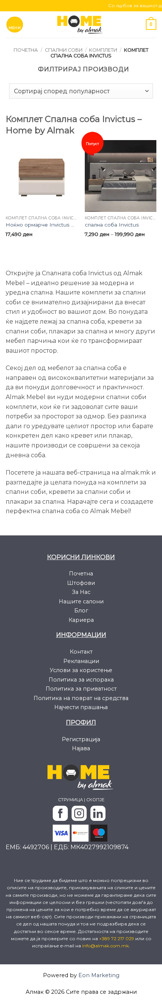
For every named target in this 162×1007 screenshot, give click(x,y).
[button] (14, 24)
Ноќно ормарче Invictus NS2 (41, 225)
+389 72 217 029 (117, 938)
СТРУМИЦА (70, 799)
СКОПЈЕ (95, 799)
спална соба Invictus (112, 225)
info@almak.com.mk (105, 945)
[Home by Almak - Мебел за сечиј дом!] (81, 24)
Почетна (26, 50)
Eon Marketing (98, 975)
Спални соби (64, 50)
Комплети (103, 50)
